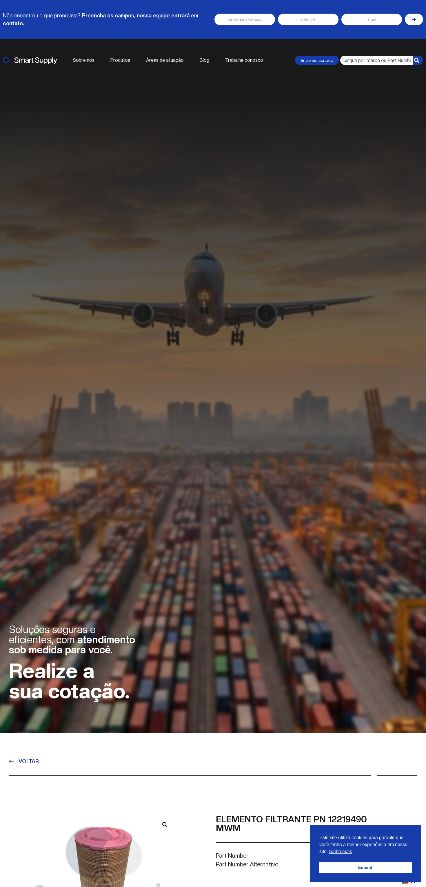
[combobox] (376, 60)
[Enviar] (414, 19)
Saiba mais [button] (340, 851)
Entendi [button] (366, 867)
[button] (165, 824)
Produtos (120, 60)
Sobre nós (83, 60)
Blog (204, 60)
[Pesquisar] (418, 60)
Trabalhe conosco (244, 60)
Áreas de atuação (165, 60)
